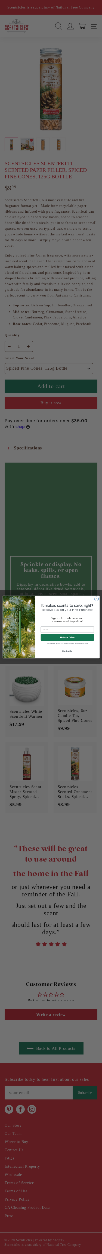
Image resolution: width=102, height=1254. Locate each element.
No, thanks (67, 650)
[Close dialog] (96, 599)
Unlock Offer (67, 637)
